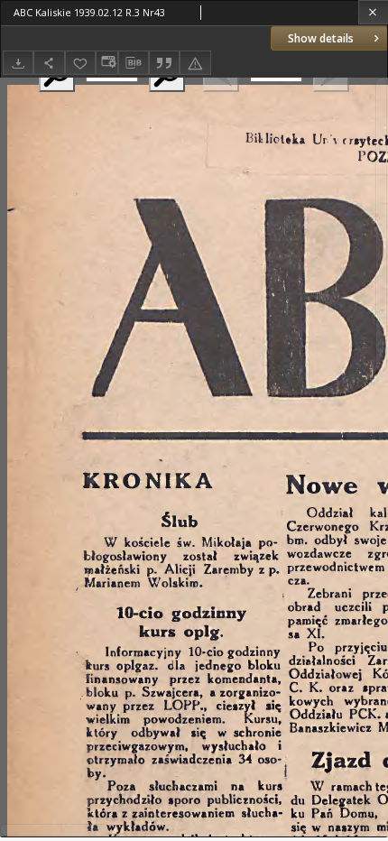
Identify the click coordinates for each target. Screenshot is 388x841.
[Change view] (106, 63)
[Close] (373, 12)
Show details (321, 38)
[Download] (18, 63)
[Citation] (164, 63)
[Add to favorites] (80, 63)
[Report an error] (195, 63)
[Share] (48, 63)
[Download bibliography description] (133, 63)
